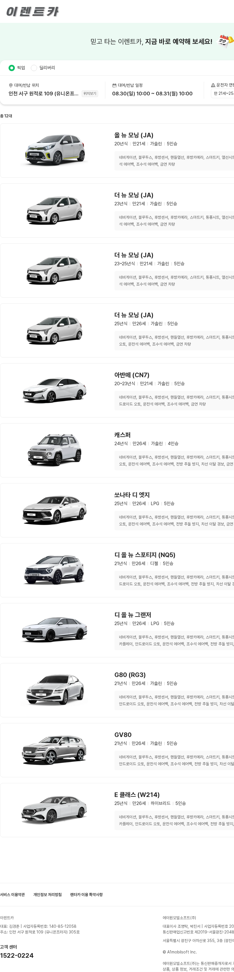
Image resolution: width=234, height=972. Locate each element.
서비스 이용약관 (12, 894)
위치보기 (90, 93)
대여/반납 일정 (130, 85)
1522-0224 (17, 955)
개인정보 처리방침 (47, 894)
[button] (154, 90)
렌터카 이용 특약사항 (86, 894)
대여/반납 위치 (26, 85)
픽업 (21, 68)
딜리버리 (47, 68)
